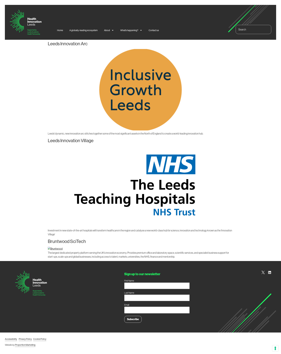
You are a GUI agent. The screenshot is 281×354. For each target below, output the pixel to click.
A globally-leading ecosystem (83, 30)
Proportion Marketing (25, 345)
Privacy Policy (25, 339)
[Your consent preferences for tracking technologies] (275, 348)
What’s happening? (129, 30)
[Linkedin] (269, 272)
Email (126, 305)
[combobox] (253, 29)
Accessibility (11, 339)
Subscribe (133, 319)
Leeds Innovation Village (71, 140)
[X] (263, 272)
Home (60, 30)
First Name (129, 281)
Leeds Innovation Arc (68, 43)
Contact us (154, 30)
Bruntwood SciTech (67, 241)
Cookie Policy (39, 339)
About (107, 30)
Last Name (129, 293)
